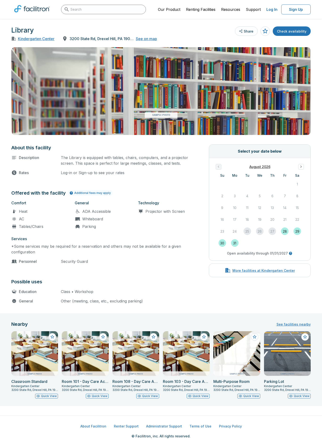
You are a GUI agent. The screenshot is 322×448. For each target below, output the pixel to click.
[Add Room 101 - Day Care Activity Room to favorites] (103, 337)
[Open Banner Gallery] (161, 91)
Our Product (169, 9)
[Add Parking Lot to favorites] (305, 337)
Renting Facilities (200, 9)
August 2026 (259, 167)
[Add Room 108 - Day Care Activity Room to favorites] (153, 337)
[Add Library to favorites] (265, 31)
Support (253, 9)
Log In (271, 9)
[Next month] (301, 167)
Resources (230, 9)
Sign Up (296, 9)
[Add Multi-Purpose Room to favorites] (254, 337)
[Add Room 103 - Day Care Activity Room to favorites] (204, 337)
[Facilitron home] (32, 14)
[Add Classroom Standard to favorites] (52, 337)
